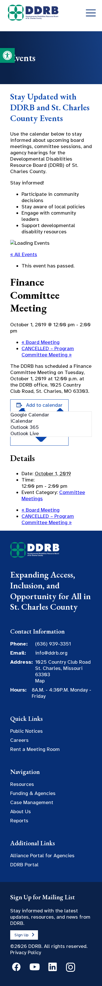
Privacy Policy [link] (25, 952)
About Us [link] (20, 811)
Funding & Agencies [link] (33, 793)
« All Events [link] (23, 254)
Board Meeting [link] (41, 342)
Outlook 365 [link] (24, 427)
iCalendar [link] (21, 421)
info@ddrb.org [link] (51, 653)
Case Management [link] (31, 802)
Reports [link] (19, 820)
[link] (7, 55)
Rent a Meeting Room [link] (35, 749)
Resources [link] (22, 784)
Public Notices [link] (26, 731)
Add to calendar (44, 405)
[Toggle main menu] (91, 13)
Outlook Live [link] (24, 433)
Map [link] (40, 681)
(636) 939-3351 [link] (53, 644)
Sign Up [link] (21, 935)
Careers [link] (19, 740)
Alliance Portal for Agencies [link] (42, 855)
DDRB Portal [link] (24, 865)
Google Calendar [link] (29, 415)
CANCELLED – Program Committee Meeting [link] (48, 351)
